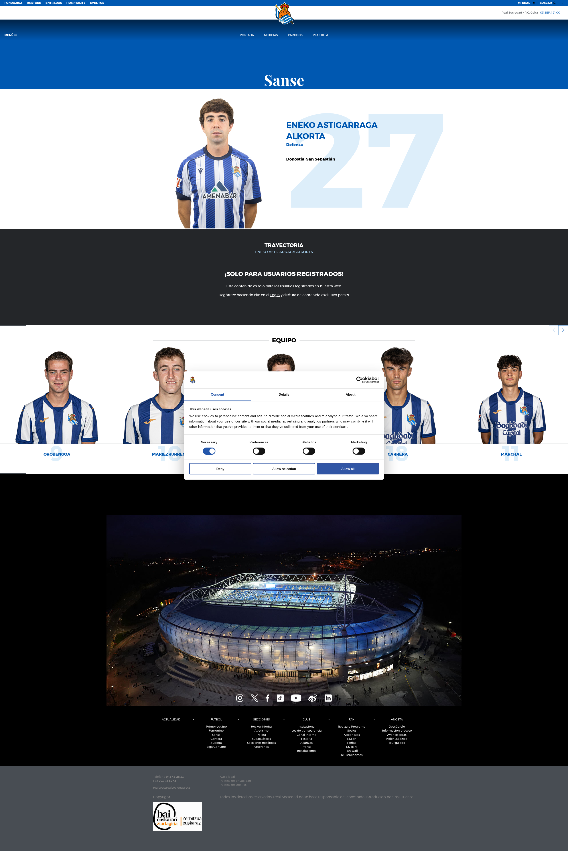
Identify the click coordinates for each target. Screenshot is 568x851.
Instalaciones (306, 751)
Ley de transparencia (307, 730)
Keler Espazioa (396, 739)
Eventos (97, 3)
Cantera (216, 739)
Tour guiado (397, 743)
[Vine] (312, 697)
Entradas (53, 3)
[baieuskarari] (177, 816)
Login (275, 295)
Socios (351, 730)
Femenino (216, 730)
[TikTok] (280, 697)
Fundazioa (13, 3)
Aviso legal (227, 777)
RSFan (351, 739)
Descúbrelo (397, 726)
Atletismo (261, 730)
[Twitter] (254, 697)
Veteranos (261, 747)
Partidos (295, 35)
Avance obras (396, 735)
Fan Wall (351, 751)
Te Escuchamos (352, 755)
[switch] (259, 450)
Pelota (261, 735)
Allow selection (284, 469)
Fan (352, 719)
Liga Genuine (216, 747)
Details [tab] (284, 394)
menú (9, 35)
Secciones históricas (261, 743)
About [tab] (350, 394)
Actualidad (171, 719)
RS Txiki (351, 747)
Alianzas (306, 743)
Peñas (351, 743)
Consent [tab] (217, 394)
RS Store (34, 3)
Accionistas (352, 735)
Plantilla (320, 35)
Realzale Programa (351, 726)
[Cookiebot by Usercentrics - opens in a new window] (359, 380)
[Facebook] (267, 697)
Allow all (348, 469)
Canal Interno (306, 735)
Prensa (307, 747)
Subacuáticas (261, 739)
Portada (247, 35)
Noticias (271, 35)
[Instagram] (239, 697)
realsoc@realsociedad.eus (171, 787)
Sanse (216, 735)
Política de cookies (233, 785)
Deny (220, 469)
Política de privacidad (235, 781)
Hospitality (75, 3)
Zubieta (216, 743)
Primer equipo (216, 726)
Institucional (307, 726)
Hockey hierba (261, 726)
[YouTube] (296, 697)
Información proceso (397, 730)
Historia (306, 739)
